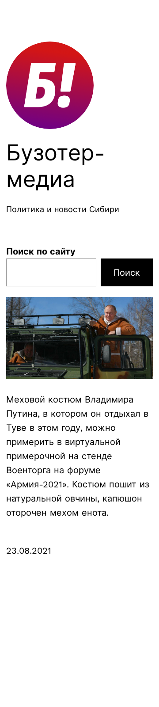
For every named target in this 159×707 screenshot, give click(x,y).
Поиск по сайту (41, 251)
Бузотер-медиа (56, 166)
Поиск (127, 272)
